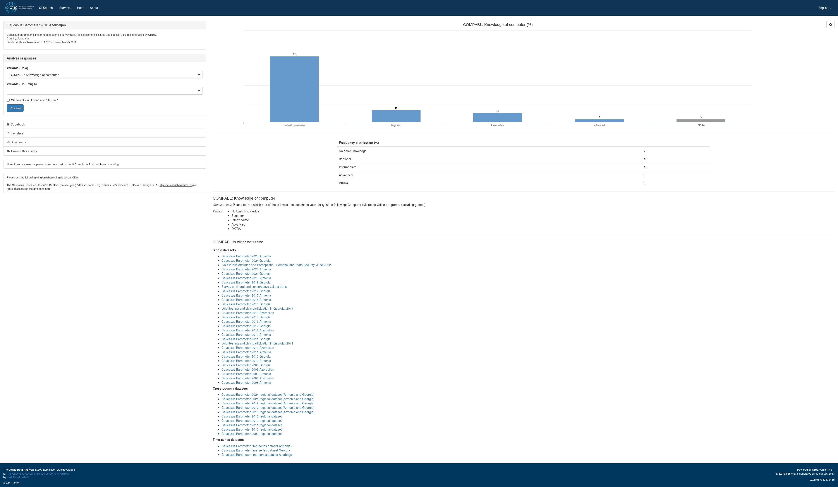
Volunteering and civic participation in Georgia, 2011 (257, 343)
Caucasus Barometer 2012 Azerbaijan (248, 330)
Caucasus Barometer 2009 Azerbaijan (248, 369)
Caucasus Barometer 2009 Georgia (246, 365)
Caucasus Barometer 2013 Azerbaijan (248, 313)
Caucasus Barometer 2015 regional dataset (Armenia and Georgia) (268, 412)
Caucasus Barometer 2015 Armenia (246, 299)
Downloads (18, 142)
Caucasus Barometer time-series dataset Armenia (256, 446)
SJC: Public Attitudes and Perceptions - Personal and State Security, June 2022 (276, 265)
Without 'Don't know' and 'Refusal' (34, 100)
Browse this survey (24, 151)
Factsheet (17, 133)
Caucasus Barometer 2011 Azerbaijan (248, 347)
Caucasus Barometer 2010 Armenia (246, 360)
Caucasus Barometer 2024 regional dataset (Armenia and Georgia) (268, 394)
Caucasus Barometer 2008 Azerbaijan (248, 378)
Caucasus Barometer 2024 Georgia (246, 260)
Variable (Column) (20, 84)
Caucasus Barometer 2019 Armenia (246, 278)
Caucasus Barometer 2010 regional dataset (252, 429)
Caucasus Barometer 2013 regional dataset (252, 416)
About (94, 7)
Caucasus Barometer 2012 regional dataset (252, 420)
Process (15, 108)
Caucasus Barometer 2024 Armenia (246, 256)
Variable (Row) (17, 68)
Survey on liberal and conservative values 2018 (254, 286)
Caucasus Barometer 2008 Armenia (246, 382)
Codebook (18, 124)
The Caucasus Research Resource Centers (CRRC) (38, 473)
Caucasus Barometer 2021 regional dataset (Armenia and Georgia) (268, 399)
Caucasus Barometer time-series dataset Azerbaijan (258, 454)
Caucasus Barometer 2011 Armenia (246, 352)
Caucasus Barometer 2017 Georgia (246, 291)
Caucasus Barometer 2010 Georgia (246, 356)
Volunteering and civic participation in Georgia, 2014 (257, 308)
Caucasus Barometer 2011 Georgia (246, 339)
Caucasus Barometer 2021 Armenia (246, 269)
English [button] (823, 7)
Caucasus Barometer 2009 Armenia (246, 374)
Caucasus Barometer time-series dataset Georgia (256, 450)
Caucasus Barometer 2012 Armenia (246, 334)
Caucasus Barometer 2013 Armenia (246, 321)
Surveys (64, 7)
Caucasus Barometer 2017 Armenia (246, 295)
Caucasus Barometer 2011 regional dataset (252, 425)
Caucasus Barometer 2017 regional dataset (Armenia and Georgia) (268, 407)
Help (80, 7)
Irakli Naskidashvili (18, 477)
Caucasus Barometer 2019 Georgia (246, 282)
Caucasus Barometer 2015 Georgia (246, 304)
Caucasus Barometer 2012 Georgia (246, 326)
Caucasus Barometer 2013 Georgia (246, 317)
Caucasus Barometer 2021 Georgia (246, 273)
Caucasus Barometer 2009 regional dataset (252, 433)
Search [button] (48, 7)
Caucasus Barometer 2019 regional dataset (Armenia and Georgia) (268, 403)
